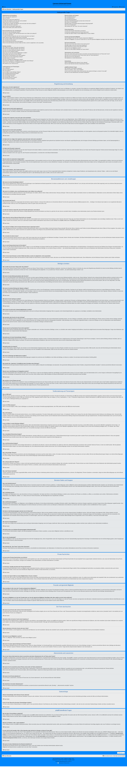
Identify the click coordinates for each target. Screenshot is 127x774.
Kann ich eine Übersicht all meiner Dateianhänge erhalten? (77, 63)
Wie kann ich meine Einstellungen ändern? (11, 32)
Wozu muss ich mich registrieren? (10, 16)
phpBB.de (73, 220)
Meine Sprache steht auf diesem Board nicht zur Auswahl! (15, 37)
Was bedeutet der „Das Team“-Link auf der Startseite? (76, 26)
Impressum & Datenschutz (64, 762)
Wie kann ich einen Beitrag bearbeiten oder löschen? (14, 48)
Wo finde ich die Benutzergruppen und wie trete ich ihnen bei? (77, 20)
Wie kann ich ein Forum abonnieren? (72, 56)
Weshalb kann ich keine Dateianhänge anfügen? (13, 56)
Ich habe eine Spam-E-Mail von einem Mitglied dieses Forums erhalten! (79, 33)
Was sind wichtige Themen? (8, 76)
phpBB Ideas (70, 724)
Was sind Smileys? (7, 70)
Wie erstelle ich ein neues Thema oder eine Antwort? (14, 47)
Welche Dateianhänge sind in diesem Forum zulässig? (76, 62)
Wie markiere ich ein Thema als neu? (10, 63)
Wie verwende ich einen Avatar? (9, 40)
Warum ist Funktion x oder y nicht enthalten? (74, 69)
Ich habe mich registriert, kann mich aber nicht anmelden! (15, 20)
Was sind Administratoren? (70, 16)
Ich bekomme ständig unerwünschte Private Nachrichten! (77, 32)
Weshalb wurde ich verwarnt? (9, 58)
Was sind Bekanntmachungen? (9, 74)
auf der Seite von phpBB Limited (22, 716)
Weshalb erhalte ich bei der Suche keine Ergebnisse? (76, 45)
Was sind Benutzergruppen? (71, 19)
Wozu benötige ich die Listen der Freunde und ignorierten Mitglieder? (79, 38)
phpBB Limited (63, 220)
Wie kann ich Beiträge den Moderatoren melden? (13, 59)
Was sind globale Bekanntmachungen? (11, 73)
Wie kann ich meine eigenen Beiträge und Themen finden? (77, 49)
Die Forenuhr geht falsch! (8, 34)
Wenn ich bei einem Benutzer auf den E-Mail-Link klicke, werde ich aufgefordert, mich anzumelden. (23, 42)
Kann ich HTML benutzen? (8, 69)
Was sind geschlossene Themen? (10, 77)
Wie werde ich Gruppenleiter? (71, 22)
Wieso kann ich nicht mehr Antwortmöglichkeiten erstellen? (15, 52)
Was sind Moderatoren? (70, 18)
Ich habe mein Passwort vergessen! (10, 24)
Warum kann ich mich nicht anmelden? (11, 22)
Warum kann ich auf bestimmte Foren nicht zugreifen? (14, 55)
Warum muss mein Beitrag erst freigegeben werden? (14, 62)
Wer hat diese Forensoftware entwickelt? (73, 68)
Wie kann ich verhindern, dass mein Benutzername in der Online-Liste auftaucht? (20, 33)
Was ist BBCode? (6, 68)
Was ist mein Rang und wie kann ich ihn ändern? (13, 41)
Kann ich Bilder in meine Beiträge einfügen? (12, 72)
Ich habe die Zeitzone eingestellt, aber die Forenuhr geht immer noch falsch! (18, 36)
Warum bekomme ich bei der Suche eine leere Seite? (76, 46)
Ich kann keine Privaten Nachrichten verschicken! (75, 30)
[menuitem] (4, 7)
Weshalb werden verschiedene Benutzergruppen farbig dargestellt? (79, 23)
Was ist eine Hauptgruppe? (70, 24)
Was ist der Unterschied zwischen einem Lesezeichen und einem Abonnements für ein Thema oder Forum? (87, 53)
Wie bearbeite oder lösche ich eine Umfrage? (12, 54)
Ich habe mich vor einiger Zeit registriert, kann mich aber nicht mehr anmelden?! (19, 23)
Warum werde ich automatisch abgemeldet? (12, 26)
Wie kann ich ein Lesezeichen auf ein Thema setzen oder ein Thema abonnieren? (82, 55)
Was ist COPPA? (6, 18)
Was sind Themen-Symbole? (9, 78)
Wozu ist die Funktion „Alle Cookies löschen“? (12, 27)
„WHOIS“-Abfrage (107, 732)
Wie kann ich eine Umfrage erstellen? (10, 51)
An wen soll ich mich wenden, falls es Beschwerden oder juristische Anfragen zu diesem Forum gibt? (86, 71)
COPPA (79, 119)
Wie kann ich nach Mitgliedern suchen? (73, 47)
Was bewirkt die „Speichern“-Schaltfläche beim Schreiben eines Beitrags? (18, 60)
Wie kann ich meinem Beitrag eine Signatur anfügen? (14, 50)
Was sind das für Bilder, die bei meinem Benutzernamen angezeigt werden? (18, 38)
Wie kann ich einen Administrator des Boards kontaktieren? (77, 72)
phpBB (59, 759)
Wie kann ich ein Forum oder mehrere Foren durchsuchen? (77, 43)
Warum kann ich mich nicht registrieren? (11, 19)
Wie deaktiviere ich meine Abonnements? (73, 57)
